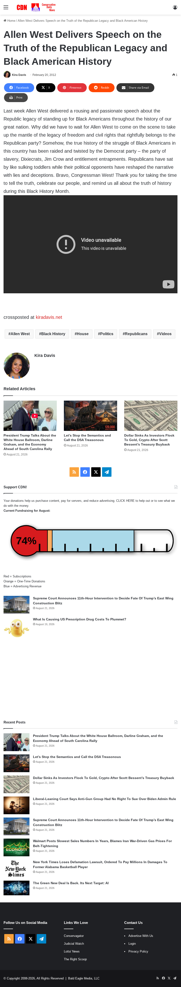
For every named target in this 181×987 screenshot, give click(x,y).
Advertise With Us (140, 936)
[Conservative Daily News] (36, 7)
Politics (106, 334)
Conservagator (74, 936)
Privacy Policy (138, 951)
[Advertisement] (90, 679)
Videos (165, 334)
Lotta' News (72, 951)
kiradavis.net (48, 317)
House (83, 334)
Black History (53, 334)
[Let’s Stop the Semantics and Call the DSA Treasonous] (90, 416)
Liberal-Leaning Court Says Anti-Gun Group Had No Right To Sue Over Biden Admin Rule (104, 799)
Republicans (136, 334)
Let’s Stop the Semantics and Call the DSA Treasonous (77, 757)
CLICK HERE (125, 500)
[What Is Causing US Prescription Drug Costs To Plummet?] (16, 628)
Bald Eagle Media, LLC (83, 978)
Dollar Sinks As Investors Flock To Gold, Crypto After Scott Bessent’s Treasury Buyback (149, 439)
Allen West (20, 334)
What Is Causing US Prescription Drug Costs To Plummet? (79, 619)
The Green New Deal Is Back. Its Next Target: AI (71, 883)
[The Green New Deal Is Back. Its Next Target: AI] (16, 888)
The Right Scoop (75, 959)
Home (10, 20)
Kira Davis (19, 75)
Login (132, 943)
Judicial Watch (74, 943)
